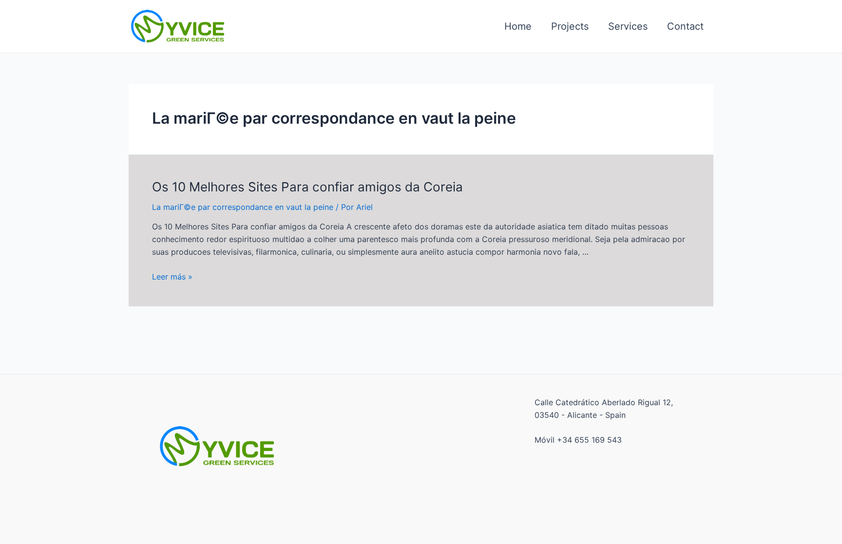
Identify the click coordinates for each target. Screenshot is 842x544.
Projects (570, 26)
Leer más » (172, 276)
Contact (685, 26)
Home (518, 26)
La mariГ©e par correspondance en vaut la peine (242, 207)
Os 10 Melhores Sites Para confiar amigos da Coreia (307, 186)
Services (628, 26)
